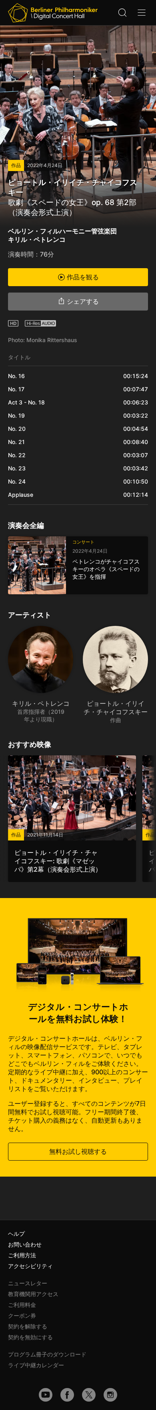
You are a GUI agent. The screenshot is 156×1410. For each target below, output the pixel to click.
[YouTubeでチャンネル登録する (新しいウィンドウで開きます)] (45, 1395)
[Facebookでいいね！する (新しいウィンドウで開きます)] (67, 1395)
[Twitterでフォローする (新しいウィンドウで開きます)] (89, 1395)
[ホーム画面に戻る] (53, 12)
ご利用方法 (22, 1255)
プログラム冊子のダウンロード (47, 1354)
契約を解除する (27, 1326)
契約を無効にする (30, 1337)
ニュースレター (27, 1283)
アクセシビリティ (30, 1266)
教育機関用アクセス (33, 1294)
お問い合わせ (25, 1244)
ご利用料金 (22, 1304)
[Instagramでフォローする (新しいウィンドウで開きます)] (110, 1395)
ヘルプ (16, 1233)
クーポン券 (22, 1315)
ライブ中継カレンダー (36, 1365)
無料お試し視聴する (78, 1151)
